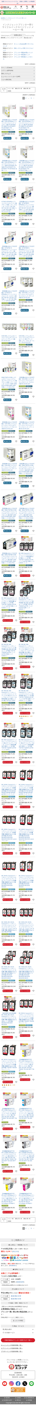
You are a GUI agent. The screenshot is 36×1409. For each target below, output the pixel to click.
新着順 (9, 91)
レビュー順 (10, 88)
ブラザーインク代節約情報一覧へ (12, 1351)
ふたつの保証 (19, 1320)
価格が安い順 (18, 88)
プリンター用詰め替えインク (23, 52)
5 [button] (31, 98)
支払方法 (15, 1251)
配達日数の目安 (16, 1296)
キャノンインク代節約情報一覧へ (12, 1345)
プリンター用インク (21, 18)
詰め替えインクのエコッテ (8, 18)
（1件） (21, 718)
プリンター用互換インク (22, 54)
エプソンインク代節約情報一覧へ (12, 1348)
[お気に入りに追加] (16, 138)
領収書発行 (12, 1265)
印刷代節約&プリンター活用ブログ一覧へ (18, 1340)
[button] (33, 98)
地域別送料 (20, 1282)
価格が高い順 (26, 88)
